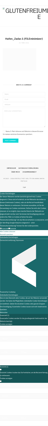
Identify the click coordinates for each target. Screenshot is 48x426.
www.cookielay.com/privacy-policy (33, 357)
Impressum (11, 168)
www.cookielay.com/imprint (30, 363)
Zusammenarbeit (30, 172)
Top (24, 187)
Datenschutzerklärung (29, 168)
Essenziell (4, 229)
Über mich (15, 172)
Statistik (13, 229)
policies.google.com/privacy (31, 423)
